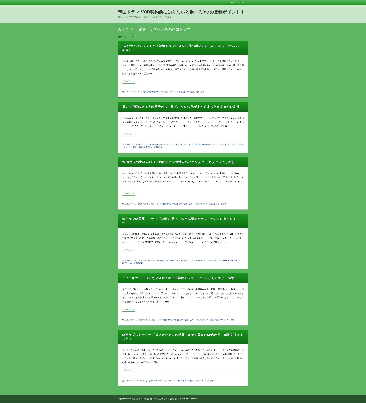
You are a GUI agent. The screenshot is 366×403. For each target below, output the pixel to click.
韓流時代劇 (158, 147)
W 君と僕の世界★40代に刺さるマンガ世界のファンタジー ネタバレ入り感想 (178, 162)
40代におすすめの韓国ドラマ (152, 145)
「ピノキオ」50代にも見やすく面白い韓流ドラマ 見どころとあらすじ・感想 (178, 278)
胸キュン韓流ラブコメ (217, 204)
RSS (246, 2)
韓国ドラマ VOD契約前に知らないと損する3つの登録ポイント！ (181, 12)
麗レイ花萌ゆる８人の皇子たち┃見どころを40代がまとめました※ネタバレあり (181, 106)
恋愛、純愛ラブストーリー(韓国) (221, 261)
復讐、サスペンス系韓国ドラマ (177, 92)
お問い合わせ (235, 2)
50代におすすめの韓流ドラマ (152, 92)
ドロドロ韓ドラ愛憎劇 (197, 145)
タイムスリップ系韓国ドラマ (176, 145)
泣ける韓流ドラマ (197, 92)
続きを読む (128, 81)
